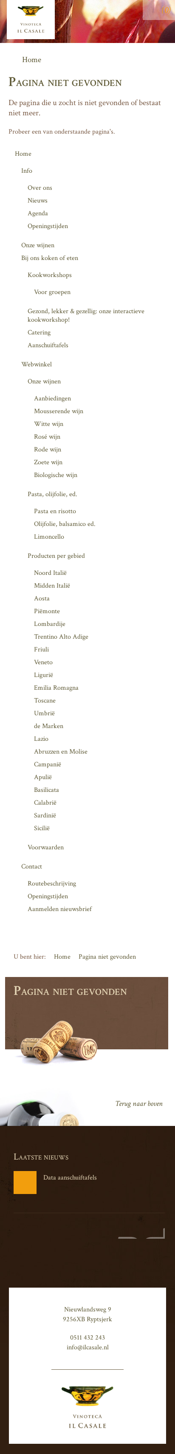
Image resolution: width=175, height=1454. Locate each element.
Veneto (43, 662)
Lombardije (49, 624)
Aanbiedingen (52, 398)
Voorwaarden (46, 847)
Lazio (41, 738)
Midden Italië (52, 585)
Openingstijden (48, 226)
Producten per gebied (56, 555)
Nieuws (38, 200)
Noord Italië (50, 572)
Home (23, 153)
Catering (39, 332)
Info (26, 170)
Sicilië (42, 828)
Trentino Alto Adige (61, 636)
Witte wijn (48, 424)
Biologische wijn (55, 475)
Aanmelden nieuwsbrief (60, 909)
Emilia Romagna (56, 687)
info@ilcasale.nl (88, 1347)
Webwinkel (36, 364)
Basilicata (46, 790)
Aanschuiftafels (48, 345)
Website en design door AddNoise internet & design (139, 1233)
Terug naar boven (139, 1103)
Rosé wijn (47, 436)
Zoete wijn (48, 462)
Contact (31, 866)
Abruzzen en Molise (61, 751)
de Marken (48, 726)
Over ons (40, 187)
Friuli (41, 649)
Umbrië (44, 713)
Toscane (45, 700)
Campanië (47, 764)
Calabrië (45, 802)
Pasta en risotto (55, 511)
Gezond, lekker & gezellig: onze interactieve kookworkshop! (86, 315)
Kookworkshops (50, 275)
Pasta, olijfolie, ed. (52, 494)
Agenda (38, 213)
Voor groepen (52, 292)
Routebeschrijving (52, 883)
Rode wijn (47, 449)
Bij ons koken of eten (49, 258)
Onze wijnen (37, 245)
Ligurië (43, 675)
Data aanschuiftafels (70, 1177)
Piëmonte (47, 611)
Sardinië (45, 815)
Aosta (42, 598)
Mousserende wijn (58, 411)
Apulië (43, 777)
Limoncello (49, 536)
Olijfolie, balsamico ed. (65, 524)
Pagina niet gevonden (107, 956)
